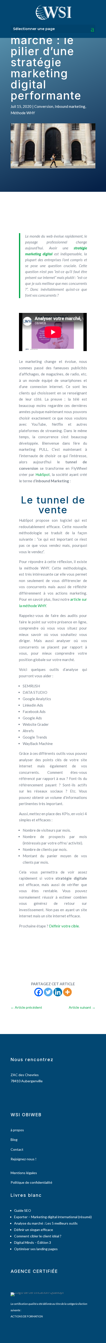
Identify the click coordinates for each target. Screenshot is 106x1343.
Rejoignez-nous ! (23, 1159)
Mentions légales (24, 1173)
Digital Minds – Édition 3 (32, 1242)
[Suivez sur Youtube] (35, 1095)
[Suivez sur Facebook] (12, 1095)
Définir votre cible (64, 926)
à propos (17, 1130)
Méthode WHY (23, 113)
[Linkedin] (57, 992)
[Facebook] (38, 992)
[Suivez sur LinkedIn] (27, 1095)
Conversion (43, 106)
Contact (17, 1149)
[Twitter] (48, 992)
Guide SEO (22, 1210)
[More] (67, 992)
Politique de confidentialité (31, 1182)
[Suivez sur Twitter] (19, 1095)
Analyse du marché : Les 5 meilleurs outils (46, 1223)
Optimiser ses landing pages (36, 1249)
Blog (14, 1139)
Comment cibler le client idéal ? (37, 1236)
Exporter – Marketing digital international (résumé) (53, 1217)
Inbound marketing (70, 106)
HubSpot (42, 474)
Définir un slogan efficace (33, 1230)
